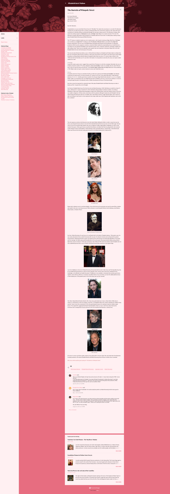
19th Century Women (75, 369)
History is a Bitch (5, 66)
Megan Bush (75, 396)
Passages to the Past (6, 78)
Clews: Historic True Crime (7, 96)
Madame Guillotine (5, 71)
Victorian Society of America (7, 100)
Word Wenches (4, 89)
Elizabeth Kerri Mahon (76, 3)
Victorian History (5, 88)
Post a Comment (72, 409)
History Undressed (5, 68)
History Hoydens (5, 65)
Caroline (75, 375)
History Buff (4, 63)
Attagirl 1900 (4, 51)
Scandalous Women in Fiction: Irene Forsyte (80, 455)
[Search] (123, 4)
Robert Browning (108, 369)
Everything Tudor (5, 54)
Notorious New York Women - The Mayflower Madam (82, 439)
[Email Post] (71, 366)
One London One (5, 76)
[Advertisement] (94, 421)
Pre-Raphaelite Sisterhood (7, 79)
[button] (120, 10)
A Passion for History (6, 47)
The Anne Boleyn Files (6, 85)
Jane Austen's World (5, 70)
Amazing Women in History (7, 50)
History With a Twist (5, 69)
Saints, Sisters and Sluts (6, 83)
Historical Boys (4, 59)
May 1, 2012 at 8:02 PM (78, 392)
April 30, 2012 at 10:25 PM (78, 383)
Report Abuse (4, 42)
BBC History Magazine (6, 94)
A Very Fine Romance (6, 49)
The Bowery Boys (5, 87)
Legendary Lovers (99, 369)
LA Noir (3, 98)
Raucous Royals (5, 80)
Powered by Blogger (95, 488)
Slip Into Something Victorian (8, 84)
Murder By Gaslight (5, 75)
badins (97, 490)
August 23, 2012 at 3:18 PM (79, 406)
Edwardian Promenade (6, 52)
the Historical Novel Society (7, 97)
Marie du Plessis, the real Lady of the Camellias (81, 470)
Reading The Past (5, 82)
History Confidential (5, 64)
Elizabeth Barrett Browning (87, 369)
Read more (118, 451)
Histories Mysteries (5, 60)
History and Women (5, 61)
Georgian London (5, 55)
